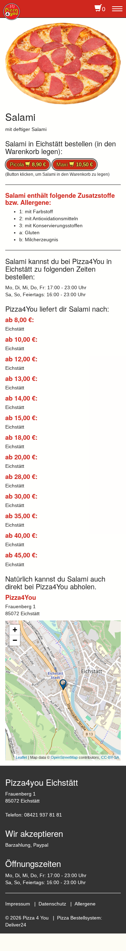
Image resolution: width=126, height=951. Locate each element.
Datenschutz (52, 904)
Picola (28, 164)
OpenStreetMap (64, 757)
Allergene (85, 904)
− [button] (15, 640)
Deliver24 (15, 925)
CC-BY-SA (110, 757)
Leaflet (21, 757)
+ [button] (15, 629)
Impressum (17, 904)
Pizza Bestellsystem (79, 918)
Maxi (74, 164)
